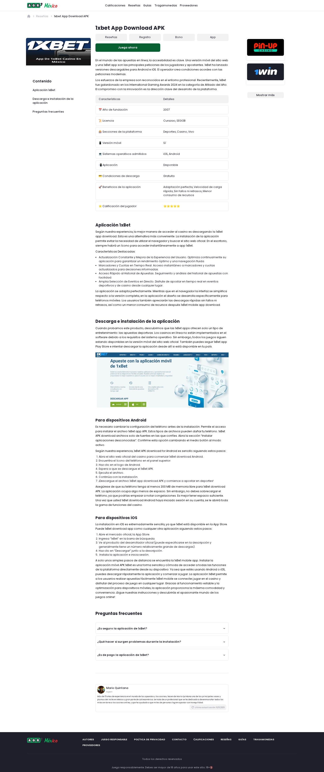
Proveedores (189, 5)
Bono (179, 37)
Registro (145, 37)
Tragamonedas (166, 5)
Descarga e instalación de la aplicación (53, 101)
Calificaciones (115, 5)
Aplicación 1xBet (44, 90)
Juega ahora (127, 47)
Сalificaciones (203, 739)
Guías (147, 5)
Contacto (179, 739)
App (213, 37)
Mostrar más (265, 95)
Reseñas (134, 5)
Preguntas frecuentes (48, 111)
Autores (88, 739)
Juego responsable (114, 739)
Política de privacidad (149, 739)
